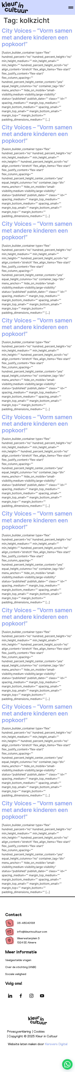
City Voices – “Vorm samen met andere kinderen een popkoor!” (37, 37)
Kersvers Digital (56, 1044)
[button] (67, 1064)
